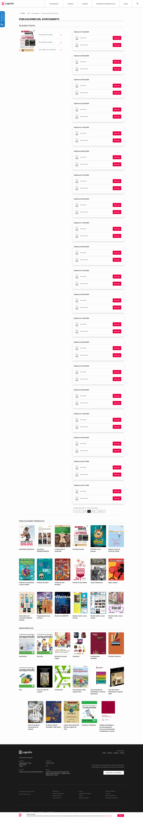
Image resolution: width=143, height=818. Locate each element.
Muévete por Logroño (84, 797)
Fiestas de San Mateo (80, 582)
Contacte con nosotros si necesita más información (31, 771)
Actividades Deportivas (26, 549)
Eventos (81, 791)
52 (101, 512)
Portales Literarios (114, 656)
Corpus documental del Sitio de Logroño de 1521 (71, 727)
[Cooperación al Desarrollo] (62, 536)
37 (93, 512)
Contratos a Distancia (89, 725)
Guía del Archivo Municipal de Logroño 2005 (115, 692)
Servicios (40, 656)
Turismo (81, 795)
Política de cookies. (107, 816)
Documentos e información (112, 797)
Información (59, 690)
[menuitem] (54, 3)
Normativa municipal (110, 791)
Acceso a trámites (57, 797)
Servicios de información (58, 793)
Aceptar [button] (121, 815)
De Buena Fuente (78, 549)
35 (86, 512)
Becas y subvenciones (111, 795)
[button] (81, 511)
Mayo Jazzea (112, 582)
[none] (3, 3)
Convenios (108, 793)
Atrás (22, 13)
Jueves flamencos (96, 582)
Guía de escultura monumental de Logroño (34, 727)
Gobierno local (56, 791)
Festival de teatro (42, 582)
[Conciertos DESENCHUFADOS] (45, 536)
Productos (76, 656)
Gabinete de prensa (57, 795)
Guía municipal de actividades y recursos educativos (97, 692)
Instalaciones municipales (85, 793)
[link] (137, 3)
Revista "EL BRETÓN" (62, 616)
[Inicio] (9, 3)
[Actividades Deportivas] (27, 536)
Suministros (23, 656)
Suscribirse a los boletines (114, 772)
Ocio (20, 690)
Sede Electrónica (25, 794)
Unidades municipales (27, 791)
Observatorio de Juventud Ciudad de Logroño (25, 618)
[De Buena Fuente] (80, 536)
